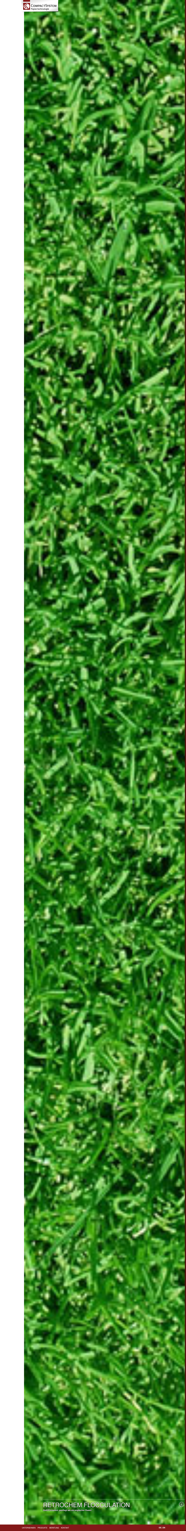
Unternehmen (29, 1527)
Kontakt (65, 1527)
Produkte (42, 1527)
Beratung (54, 1527)
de (160, 1527)
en (164, 1527)
